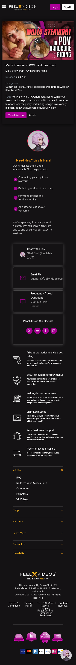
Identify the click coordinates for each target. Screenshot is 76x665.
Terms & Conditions (14, 604)
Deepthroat (52, 86)
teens (8, 100)
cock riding (38, 104)
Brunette (30, 86)
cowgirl (49, 104)
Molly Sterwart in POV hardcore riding (30, 65)
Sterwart (24, 96)
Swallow (64, 86)
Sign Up (68, 7)
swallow (51, 107)
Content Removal (63, 604)
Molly (15, 96)
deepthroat (25, 100)
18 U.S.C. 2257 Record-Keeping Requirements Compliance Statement (45, 609)
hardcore (40, 96)
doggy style (22, 107)
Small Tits (16, 90)
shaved (53, 100)
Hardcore (40, 86)
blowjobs (10, 104)
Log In (55, 7)
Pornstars (22, 494)
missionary (60, 104)
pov (35, 100)
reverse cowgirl (37, 107)
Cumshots (11, 86)
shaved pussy (23, 104)
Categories (22, 488)
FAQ (18, 477)
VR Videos (22, 499)
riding (49, 96)
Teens (20, 86)
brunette (63, 100)
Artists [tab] (32, 115)
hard (15, 100)
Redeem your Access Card (31, 483)
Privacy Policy (29, 604)
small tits (43, 100)
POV (7, 90)
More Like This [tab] (16, 115)
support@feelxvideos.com (47, 278)
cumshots (59, 96)
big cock (9, 107)
